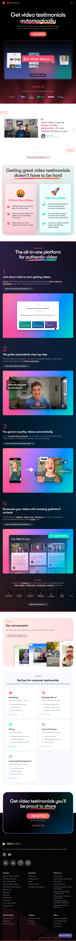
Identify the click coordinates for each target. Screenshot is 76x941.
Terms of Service (67, 938)
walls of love (29, 517)
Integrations (7, 900)
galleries (19, 517)
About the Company (60, 918)
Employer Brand (33, 879)
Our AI (5, 281)
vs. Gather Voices (34, 918)
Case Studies (58, 876)
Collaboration (7, 897)
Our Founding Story (60, 921)
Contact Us (57, 924)
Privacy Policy (57, 938)
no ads (32, 519)
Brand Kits (6, 895)
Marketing (31, 876)
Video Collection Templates (63, 879)
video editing (19, 585)
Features (6, 873)
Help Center (58, 881)
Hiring (30, 881)
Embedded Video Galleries (12, 887)
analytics (50, 585)
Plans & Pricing (8, 915)
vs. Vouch (31, 924)
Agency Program (8, 924)
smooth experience (31, 361)
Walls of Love (7, 889)
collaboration (30, 585)
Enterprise (6, 921)
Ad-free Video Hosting (10, 884)
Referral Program (59, 884)
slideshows (39, 517)
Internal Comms (33, 884)
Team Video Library (9, 903)
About (56, 915)
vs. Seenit (31, 921)
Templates (6, 892)
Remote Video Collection (11, 876)
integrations (41, 585)
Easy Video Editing (9, 881)
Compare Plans (8, 918)
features (25, 583)
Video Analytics (8, 905)
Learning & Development (36, 887)
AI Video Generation (9, 879)
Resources (57, 873)
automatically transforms (18, 436)
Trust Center (58, 926)
